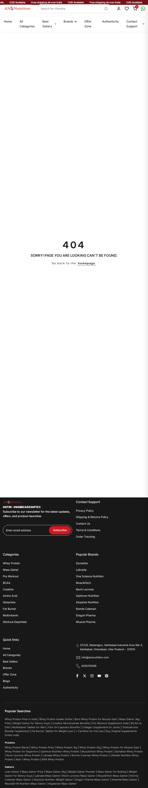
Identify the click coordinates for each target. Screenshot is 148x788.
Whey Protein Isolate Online (55, 719)
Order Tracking (85, 536)
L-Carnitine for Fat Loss (90, 731)
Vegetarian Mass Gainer (62, 783)
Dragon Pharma (86, 615)
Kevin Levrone (85, 589)
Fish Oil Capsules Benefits (64, 727)
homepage (86, 263)
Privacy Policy (85, 510)
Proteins (10, 742)
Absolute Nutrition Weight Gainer (53, 779)
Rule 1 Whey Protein (28, 759)
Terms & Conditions (88, 530)
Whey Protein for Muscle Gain (121, 747)
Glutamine (9, 602)
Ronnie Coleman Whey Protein (89, 755)
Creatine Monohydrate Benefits (71, 723)
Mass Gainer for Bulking (112, 771)
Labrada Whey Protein (56, 755)
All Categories (27, 24)
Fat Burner (9, 608)
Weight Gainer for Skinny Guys (31, 723)
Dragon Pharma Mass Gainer (92, 779)
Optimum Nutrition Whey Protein (60, 751)
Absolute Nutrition (87, 602)
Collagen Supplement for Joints (101, 727)
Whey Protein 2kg (90, 747)
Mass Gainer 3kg (56, 771)
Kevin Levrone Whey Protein (23, 755)
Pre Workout (10, 576)
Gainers (9, 766)
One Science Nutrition (89, 576)
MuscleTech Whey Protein (97, 751)
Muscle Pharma (85, 621)
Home (8, 21)
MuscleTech (83, 582)
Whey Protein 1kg (66, 747)
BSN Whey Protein (53, 759)
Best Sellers (47, 24)
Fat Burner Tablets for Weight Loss (52, 731)
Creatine (8, 589)
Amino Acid (10, 595)
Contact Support (131, 24)
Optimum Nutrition (87, 595)
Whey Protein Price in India (21, 719)
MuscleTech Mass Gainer (113, 775)
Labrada (81, 569)
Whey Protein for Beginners (21, 751)
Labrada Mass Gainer (47, 775)
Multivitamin (10, 615)
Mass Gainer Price (32, 771)
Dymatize (82, 563)
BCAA (6, 582)
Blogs (6, 681)
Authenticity (110, 21)
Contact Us (83, 523)
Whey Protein (11, 563)
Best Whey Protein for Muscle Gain (96, 719)
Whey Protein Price (42, 747)
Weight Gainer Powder (81, 771)
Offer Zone (88, 24)
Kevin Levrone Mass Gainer (78, 775)
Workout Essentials (15, 621)
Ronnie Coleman (86, 608)
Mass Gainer (10, 569)
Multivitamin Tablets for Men (29, 727)
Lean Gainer (12, 771)
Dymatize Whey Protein (129, 751)
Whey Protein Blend (17, 747)
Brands (68, 21)
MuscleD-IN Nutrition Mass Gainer (25, 783)
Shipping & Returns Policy (92, 517)
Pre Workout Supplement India (110, 723)
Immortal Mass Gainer (124, 779)
